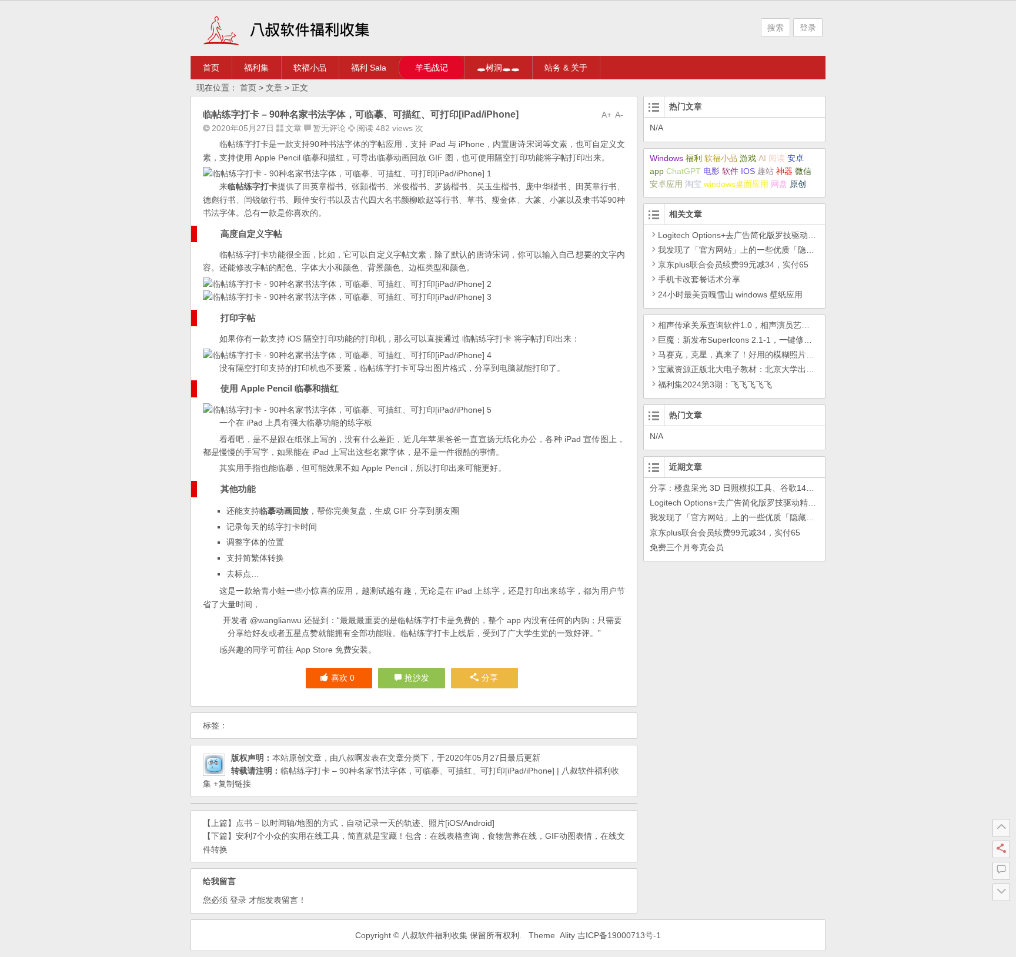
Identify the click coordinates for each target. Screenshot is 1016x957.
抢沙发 (417, 677)
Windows (666, 158)
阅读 (776, 158)
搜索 (775, 27)
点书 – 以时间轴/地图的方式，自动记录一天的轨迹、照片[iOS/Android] (365, 823)
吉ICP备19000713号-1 (619, 935)
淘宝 (693, 184)
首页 (211, 67)
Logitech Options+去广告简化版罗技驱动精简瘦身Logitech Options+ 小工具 (796, 235)
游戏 (748, 158)
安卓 (795, 158)
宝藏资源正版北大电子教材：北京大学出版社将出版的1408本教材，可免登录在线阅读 (815, 369)
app (657, 171)
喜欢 (343, 677)
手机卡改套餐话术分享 (699, 279)
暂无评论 (329, 128)
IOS (748, 171)
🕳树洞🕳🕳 (498, 67)
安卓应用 (666, 184)
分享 (490, 677)
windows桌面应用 (736, 184)
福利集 (256, 67)
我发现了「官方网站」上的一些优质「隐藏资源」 (748, 250)
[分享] (1001, 849)
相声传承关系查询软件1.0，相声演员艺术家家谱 (746, 325)
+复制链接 (231, 783)
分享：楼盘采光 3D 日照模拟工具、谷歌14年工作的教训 (752, 488)
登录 (808, 27)
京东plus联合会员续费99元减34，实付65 (733, 264)
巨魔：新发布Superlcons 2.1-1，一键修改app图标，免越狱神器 (775, 339)
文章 (274, 87)
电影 (711, 171)
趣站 (765, 171)
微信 (803, 171)
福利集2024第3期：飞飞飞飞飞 (715, 384)
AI (762, 158)
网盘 (779, 184)
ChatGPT (683, 171)
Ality (567, 935)
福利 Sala (368, 67)
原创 (798, 184)
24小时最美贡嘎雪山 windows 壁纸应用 (730, 294)
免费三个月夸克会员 (687, 547)
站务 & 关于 (565, 67)
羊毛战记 (431, 67)
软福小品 (309, 67)
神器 (784, 171)
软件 (730, 171)
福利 (694, 158)
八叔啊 (350, 757)
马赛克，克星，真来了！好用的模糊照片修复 (740, 354)
